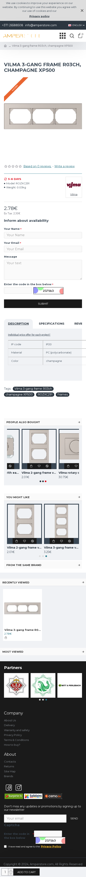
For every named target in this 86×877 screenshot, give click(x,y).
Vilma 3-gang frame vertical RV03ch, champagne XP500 (61, 547)
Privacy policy (39, 16)
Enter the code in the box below (27, 284)
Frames (62, 394)
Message (10, 256)
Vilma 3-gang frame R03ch (33, 388)
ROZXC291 (45, 394)
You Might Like (18, 497)
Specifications (51, 323)
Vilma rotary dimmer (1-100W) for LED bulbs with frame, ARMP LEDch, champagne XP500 (61, 473)
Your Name (12, 228)
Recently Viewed (15, 582)
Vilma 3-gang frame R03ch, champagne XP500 (22, 629)
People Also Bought (23, 422)
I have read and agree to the (34, 846)
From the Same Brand (23, 565)
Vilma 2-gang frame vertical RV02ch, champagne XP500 (24, 473)
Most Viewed (12, 651)
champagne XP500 (19, 394)
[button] (40, 481)
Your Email (11, 242)
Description (18, 323)
